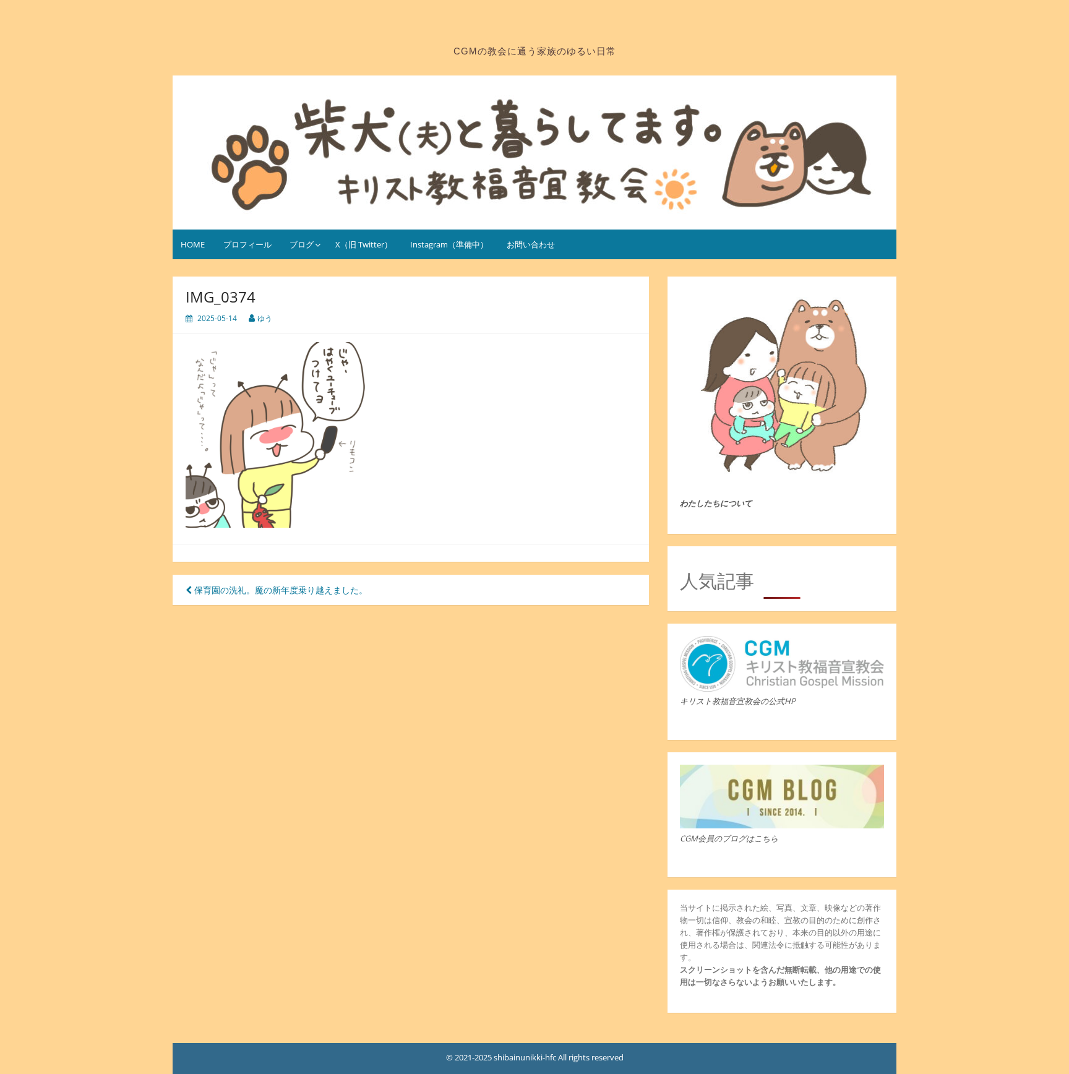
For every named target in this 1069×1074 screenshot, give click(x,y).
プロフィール (247, 244)
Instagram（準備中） (449, 244)
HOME (193, 244)
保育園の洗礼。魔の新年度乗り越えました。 (279, 590)
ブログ (302, 244)
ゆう (264, 318)
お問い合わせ (531, 244)
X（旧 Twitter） (363, 244)
